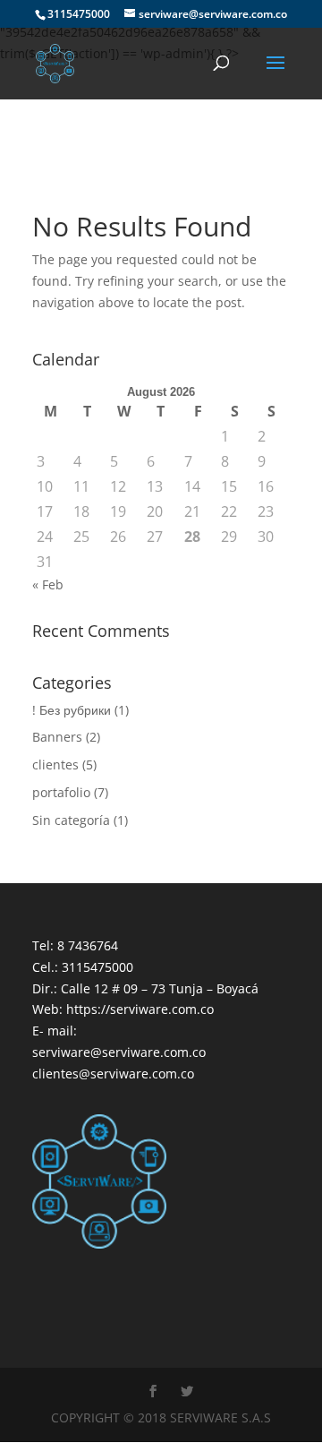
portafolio (61, 792)
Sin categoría (71, 820)
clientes (55, 764)
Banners (57, 736)
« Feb (48, 584)
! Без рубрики (71, 709)
